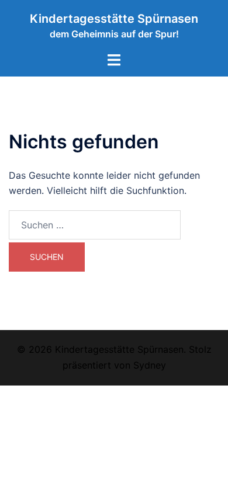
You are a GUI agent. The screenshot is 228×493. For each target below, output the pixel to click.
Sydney (149, 365)
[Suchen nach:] (95, 224)
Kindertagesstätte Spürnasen (114, 19)
